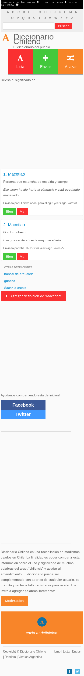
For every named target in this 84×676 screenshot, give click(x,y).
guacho (9, 281)
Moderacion (14, 600)
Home (56, 651)
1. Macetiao (14, 174)
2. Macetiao (14, 224)
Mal (22, 211)
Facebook (23, 405)
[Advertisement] (42, 127)
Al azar (71, 67)
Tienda (10, 5)
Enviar (45, 67)
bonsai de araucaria (19, 274)
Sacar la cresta (15, 288)
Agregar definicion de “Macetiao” (35, 296)
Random (10, 657)
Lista (20, 67)
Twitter (23, 414)
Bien (9, 211)
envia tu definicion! (42, 633)
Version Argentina (30, 657)
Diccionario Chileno (33, 39)
